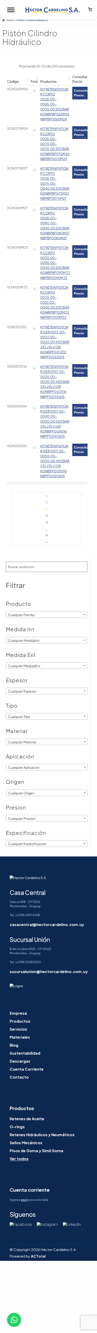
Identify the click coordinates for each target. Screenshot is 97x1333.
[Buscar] (82, 567)
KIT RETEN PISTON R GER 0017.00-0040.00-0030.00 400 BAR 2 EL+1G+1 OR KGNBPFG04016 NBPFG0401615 (54, 421)
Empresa (18, 1013)
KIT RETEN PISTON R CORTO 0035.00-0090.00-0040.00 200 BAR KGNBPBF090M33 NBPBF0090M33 (55, 263)
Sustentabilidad (25, 1053)
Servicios (18, 1029)
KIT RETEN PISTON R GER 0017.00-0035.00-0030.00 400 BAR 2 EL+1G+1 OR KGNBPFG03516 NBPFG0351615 (54, 381)
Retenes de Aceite (27, 1118)
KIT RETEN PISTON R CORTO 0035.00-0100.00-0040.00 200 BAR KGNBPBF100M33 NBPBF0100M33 (54, 302)
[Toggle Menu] (11, 10)
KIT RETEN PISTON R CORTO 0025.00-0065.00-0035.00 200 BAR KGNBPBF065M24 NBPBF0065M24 (54, 104)
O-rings (17, 1126)
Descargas (20, 1061)
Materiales (20, 1037)
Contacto (19, 1077)
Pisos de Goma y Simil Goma (36, 1150)
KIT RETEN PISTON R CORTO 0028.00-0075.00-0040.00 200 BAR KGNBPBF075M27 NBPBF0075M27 (54, 183)
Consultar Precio (82, 93)
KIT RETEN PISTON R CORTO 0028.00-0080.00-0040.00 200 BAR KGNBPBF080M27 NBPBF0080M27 (55, 223)
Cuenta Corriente (27, 1069)
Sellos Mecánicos (26, 1142)
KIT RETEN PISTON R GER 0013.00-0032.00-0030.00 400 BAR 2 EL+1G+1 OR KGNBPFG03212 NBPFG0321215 (54, 342)
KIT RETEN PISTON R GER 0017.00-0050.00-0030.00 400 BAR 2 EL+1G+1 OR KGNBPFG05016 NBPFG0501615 (54, 461)
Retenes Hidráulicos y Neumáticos (42, 1134)
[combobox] (46, 614)
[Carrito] (90, 9)
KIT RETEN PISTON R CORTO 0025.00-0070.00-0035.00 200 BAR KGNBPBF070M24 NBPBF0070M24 (55, 144)
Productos (20, 1021)
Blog (14, 1045)
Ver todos (19, 1158)
